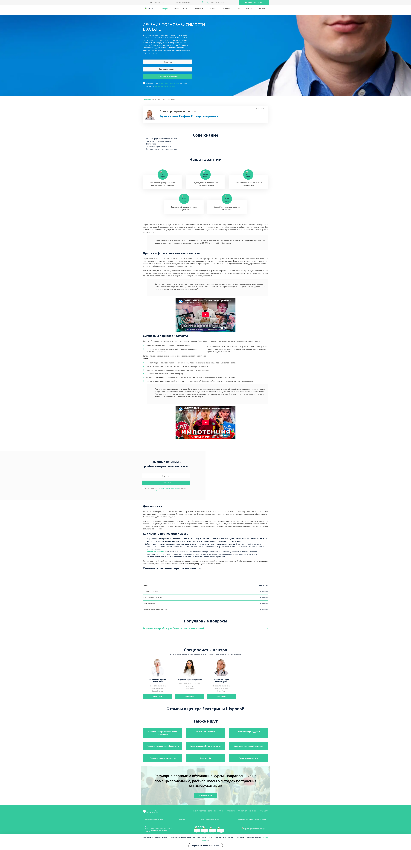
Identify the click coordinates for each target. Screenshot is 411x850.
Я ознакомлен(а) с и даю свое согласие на (166, 83)
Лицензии (226, 8)
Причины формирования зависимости (162, 139)
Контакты (261, 8)
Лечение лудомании (248, 758)
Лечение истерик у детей (248, 731)
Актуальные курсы (205, 795)
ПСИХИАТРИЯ (218, 811)
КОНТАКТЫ (253, 811)
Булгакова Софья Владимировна (189, 116)
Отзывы (213, 8)
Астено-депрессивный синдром (248, 746)
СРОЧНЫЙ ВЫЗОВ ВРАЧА (253, 2)
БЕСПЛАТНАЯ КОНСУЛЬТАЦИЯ (168, 76)
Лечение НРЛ (205, 758)
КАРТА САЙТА (263, 811)
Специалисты (198, 8)
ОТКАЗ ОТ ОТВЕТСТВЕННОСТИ (202, 811)
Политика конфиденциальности (211, 819)
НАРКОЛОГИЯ (230, 811)
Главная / (147, 100)
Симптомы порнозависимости (158, 141)
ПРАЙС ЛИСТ (242, 811)
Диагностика (151, 144)
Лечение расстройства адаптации (205, 746)
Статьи (249, 8)
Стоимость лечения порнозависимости (162, 149)
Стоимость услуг (180, 8)
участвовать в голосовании (159, 830)
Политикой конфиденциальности (168, 84)
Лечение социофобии (205, 731)
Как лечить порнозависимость (158, 146)
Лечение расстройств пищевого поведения (162, 732)
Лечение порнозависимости (163, 758)
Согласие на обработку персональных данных (251, 819)
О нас (238, 8)
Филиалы (182, 819)
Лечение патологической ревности (163, 746)
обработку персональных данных (164, 86)
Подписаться (166, 483)
